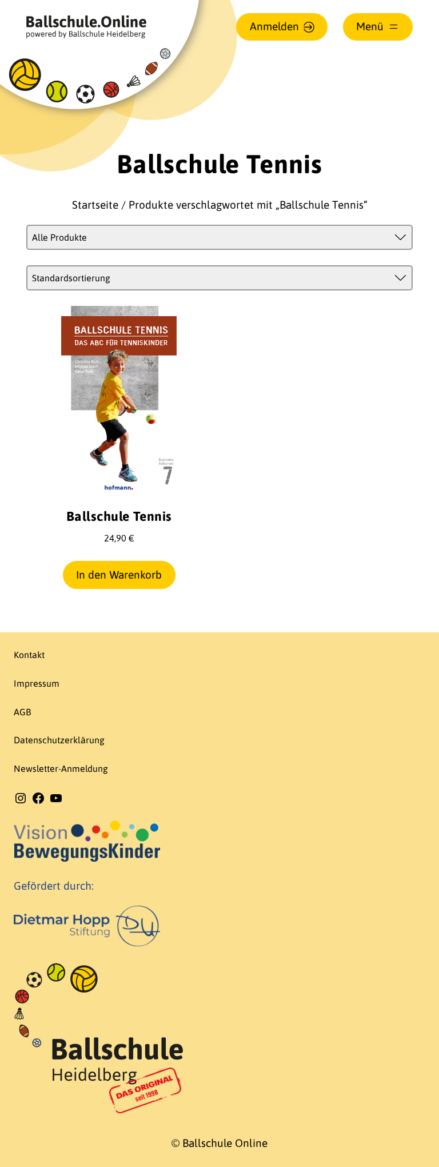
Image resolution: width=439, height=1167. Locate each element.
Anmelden (274, 26)
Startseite (95, 204)
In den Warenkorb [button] (119, 574)
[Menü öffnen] (378, 27)
